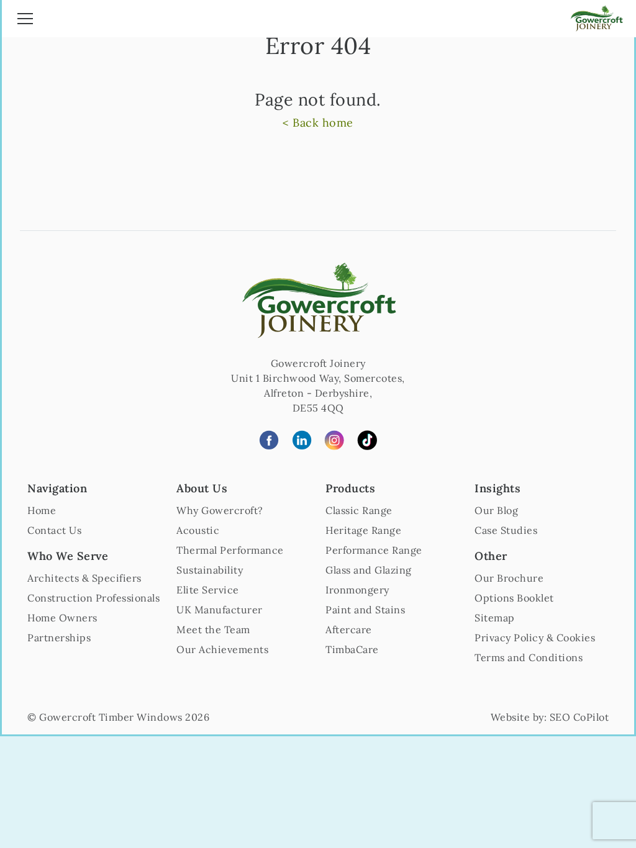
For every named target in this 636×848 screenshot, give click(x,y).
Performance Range (373, 550)
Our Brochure (509, 578)
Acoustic (197, 530)
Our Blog (496, 510)
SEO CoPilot (579, 717)
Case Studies (506, 530)
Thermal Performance (230, 550)
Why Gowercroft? (219, 510)
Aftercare (348, 629)
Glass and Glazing (368, 570)
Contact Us (54, 530)
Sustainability (209, 570)
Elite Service (207, 590)
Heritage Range (363, 530)
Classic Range (359, 510)
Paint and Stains (365, 609)
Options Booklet (514, 598)
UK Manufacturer (219, 609)
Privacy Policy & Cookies (535, 637)
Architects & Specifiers (84, 578)
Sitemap (495, 617)
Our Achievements (222, 649)
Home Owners (62, 617)
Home (41, 510)
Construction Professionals (93, 598)
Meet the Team (213, 629)
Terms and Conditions (529, 657)
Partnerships (59, 637)
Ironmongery (357, 590)
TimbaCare (352, 649)
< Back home (318, 122)
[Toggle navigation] (25, 20)
